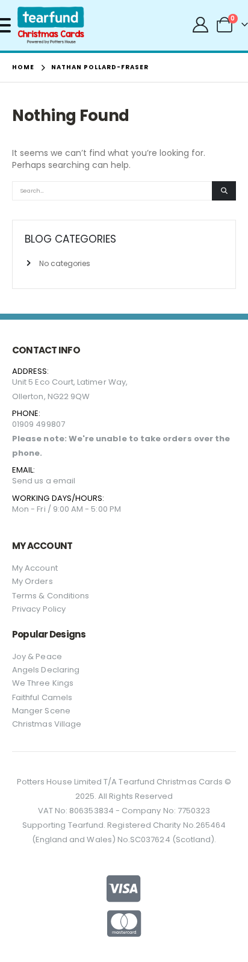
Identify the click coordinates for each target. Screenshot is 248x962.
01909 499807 (38, 424)
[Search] (224, 190)
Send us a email (43, 480)
